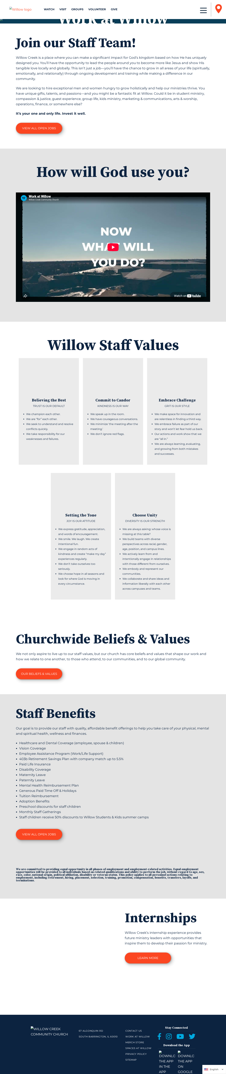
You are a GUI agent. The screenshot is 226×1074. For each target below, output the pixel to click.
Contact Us (133, 1030)
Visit (62, 9)
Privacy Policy (136, 1053)
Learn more (147, 958)
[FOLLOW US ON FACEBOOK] (159, 1036)
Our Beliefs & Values (39, 674)
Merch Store (134, 1042)
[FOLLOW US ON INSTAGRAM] (169, 1036)
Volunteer (97, 9)
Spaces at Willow (138, 1048)
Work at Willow (137, 1036)
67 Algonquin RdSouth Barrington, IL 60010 (98, 1033)
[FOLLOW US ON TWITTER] (192, 1036)
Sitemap (131, 1059)
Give (114, 9)
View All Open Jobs (39, 128)
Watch (49, 9)
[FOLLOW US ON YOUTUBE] (180, 1036)
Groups (77, 9)
